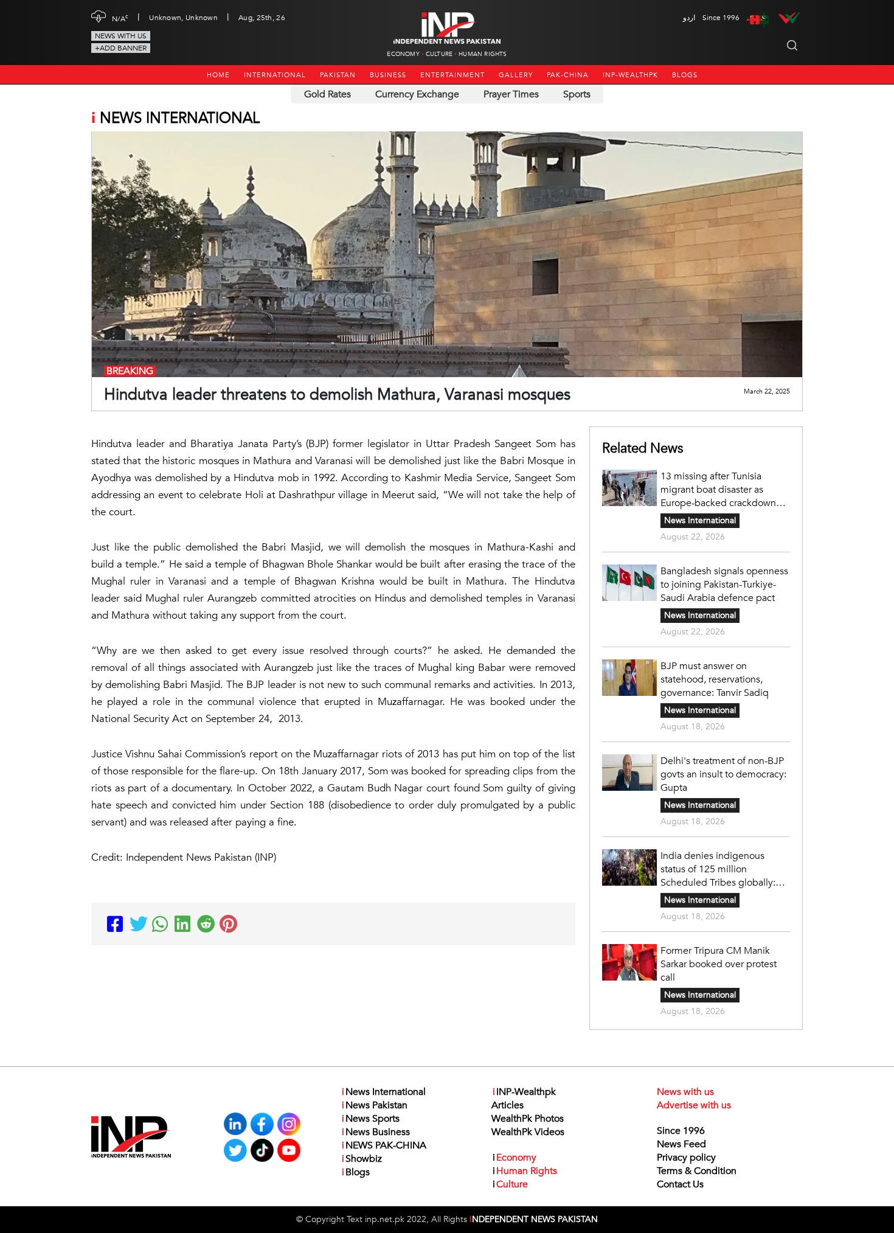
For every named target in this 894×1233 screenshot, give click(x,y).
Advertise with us (694, 1105)
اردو (689, 18)
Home (218, 75)
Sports (577, 94)
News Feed (681, 1144)
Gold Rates (327, 94)
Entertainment (452, 75)
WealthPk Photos (527, 1118)
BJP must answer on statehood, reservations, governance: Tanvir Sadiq (714, 679)
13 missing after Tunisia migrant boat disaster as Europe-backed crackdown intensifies (718, 490)
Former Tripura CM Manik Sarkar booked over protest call (718, 964)
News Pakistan (374, 1105)
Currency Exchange (417, 94)
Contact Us (680, 1184)
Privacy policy (686, 1157)
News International (700, 520)
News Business (376, 1132)
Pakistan (338, 75)
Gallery (516, 75)
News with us (121, 36)
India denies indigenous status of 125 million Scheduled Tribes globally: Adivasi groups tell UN (717, 869)
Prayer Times (511, 94)
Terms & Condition (696, 1171)
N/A (120, 18)
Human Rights (483, 54)
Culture (439, 54)
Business (388, 75)
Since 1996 (681, 1130)
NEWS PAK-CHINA (384, 1145)
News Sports (371, 1118)
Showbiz (362, 1158)
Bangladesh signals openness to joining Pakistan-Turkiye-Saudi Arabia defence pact (724, 584)
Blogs (685, 75)
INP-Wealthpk (630, 75)
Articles (507, 1105)
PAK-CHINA (568, 75)
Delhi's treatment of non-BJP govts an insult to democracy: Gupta (723, 774)
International (275, 75)
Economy (403, 54)
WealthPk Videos (527, 1132)
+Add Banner (121, 48)
